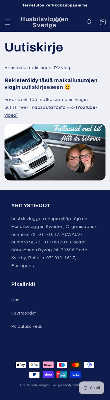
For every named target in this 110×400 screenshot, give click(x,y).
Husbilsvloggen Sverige (45, 385)
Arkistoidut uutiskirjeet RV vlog (38, 67)
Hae (15, 300)
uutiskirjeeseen (42, 87)
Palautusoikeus (26, 326)
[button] (7, 22)
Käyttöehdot (23, 313)
